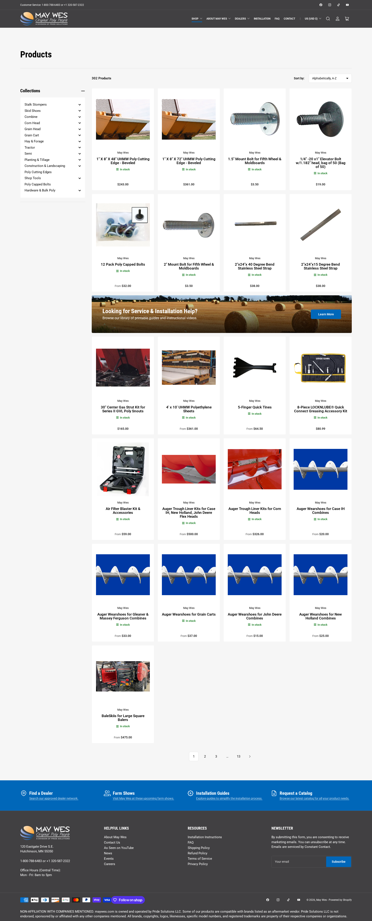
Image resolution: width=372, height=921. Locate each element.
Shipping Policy (199, 848)
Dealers (240, 18)
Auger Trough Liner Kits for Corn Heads (254, 511)
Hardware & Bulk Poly (40, 190)
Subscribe (339, 861)
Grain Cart (32, 135)
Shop (195, 18)
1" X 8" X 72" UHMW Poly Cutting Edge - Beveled (188, 161)
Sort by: (299, 78)
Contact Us (112, 842)
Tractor (30, 147)
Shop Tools (33, 178)
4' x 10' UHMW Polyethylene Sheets (189, 409)
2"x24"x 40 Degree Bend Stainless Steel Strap (254, 266)
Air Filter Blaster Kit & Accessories (123, 511)
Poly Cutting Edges (38, 172)
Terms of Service (200, 859)
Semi (28, 154)
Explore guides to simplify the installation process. (229, 798)
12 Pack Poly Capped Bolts (123, 264)
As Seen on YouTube (119, 848)
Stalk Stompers (36, 104)
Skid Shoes (33, 111)
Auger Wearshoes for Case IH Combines (321, 511)
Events (109, 859)
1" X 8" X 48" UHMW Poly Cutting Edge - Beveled (123, 161)
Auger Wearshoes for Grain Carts (189, 614)
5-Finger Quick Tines (255, 407)
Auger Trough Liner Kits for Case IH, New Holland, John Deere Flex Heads (188, 513)
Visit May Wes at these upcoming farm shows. (143, 798)
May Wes (123, 152)
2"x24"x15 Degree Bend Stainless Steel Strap (320, 266)
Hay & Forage (34, 141)
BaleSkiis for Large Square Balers (123, 718)
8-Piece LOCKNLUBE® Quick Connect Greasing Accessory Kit (320, 409)
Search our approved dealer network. (53, 798)
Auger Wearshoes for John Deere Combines (255, 616)
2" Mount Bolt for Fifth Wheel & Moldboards (189, 266)
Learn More (326, 314)
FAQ (277, 18)
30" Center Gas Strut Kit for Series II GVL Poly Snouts (123, 409)
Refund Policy (197, 853)
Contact (289, 18)
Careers (109, 864)
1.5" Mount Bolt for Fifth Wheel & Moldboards (254, 161)
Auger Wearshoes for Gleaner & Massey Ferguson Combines (123, 616)
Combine (31, 117)
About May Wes (216, 18)
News (108, 853)
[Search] (328, 18)
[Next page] (249, 756)
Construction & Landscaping (45, 166)
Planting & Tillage (37, 160)
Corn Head (32, 123)
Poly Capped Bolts (38, 184)
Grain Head (32, 129)
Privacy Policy (198, 864)
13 (238, 756)
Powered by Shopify (340, 899)
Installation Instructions (205, 837)
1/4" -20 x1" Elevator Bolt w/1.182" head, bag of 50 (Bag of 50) (321, 163)
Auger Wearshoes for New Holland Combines (320, 616)
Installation (262, 18)
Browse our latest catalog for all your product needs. (314, 798)
